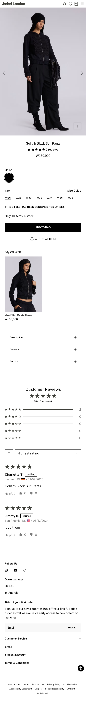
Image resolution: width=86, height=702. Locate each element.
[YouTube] (15, 570)
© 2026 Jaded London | (19, 684)
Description (16, 337)
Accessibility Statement (20, 689)
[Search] (64, 4)
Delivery (14, 349)
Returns (14, 361)
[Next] (82, 73)
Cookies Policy (70, 684)
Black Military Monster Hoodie (18, 315)
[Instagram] (6, 570)
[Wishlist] (70, 4)
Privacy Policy (54, 684)
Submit (72, 627)
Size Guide (74, 190)
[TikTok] (24, 570)
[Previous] (4, 73)
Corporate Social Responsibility (49, 689)
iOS (11, 586)
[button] (37, 149)
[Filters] (9, 453)
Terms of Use (38, 684)
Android (13, 592)
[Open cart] (76, 4)
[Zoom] (77, 126)
